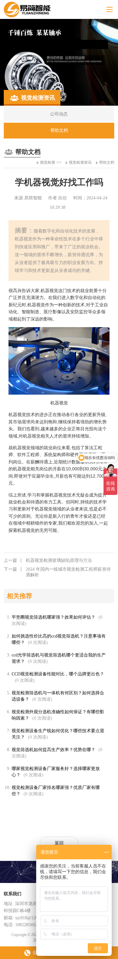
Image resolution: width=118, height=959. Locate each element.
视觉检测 (47, 162)
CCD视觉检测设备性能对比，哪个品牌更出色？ (58, 674)
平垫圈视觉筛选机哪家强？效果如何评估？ (53, 617)
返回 (59, 843)
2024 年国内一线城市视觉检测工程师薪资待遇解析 (57, 572)
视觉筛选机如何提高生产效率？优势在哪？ (53, 749)
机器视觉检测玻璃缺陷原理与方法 (48, 560)
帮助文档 (106, 162)
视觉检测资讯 (80, 162)
